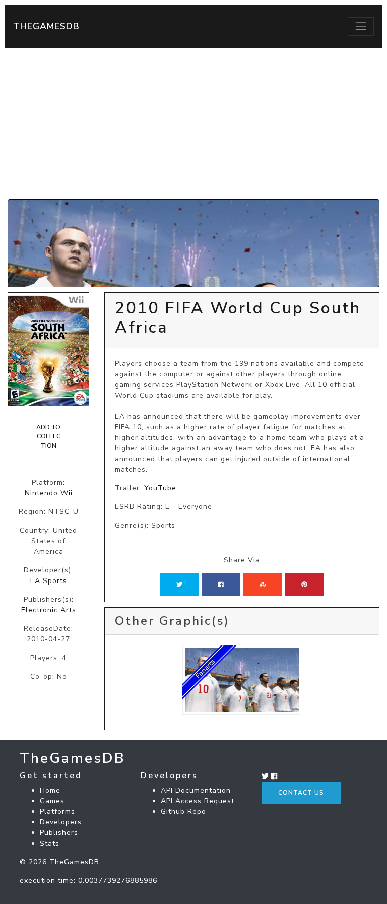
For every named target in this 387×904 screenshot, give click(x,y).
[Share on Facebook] (221, 584)
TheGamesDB (46, 26)
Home (50, 790)
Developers (61, 822)
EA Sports (48, 581)
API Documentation (196, 790)
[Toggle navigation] (361, 26)
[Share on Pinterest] (304, 584)
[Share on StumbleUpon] (262, 584)
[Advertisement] (193, 123)
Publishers (59, 832)
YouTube (160, 488)
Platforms (57, 811)
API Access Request (197, 801)
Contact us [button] (301, 793)
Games (52, 801)
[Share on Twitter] (179, 584)
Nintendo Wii (49, 493)
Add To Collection (48, 436)
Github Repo (183, 811)
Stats (49, 843)
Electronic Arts (48, 610)
